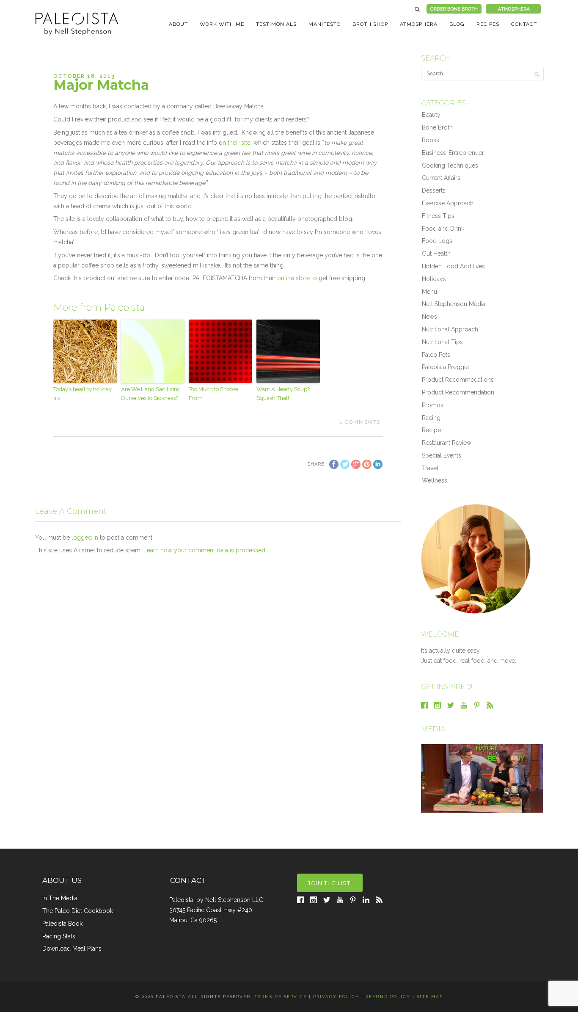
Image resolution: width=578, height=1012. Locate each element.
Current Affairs (441, 177)
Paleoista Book (62, 923)
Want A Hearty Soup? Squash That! (283, 393)
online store (294, 278)
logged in (85, 537)
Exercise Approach (447, 203)
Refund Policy (388, 996)
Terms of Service (280, 996)
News (429, 316)
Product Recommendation (458, 392)
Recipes (487, 24)
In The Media (59, 898)
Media (433, 729)
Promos (432, 405)
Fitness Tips (438, 215)
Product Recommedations (458, 379)
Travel (430, 468)
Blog (457, 24)
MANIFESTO (324, 24)
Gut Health (436, 253)
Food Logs (437, 240)
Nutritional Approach (450, 329)
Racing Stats (58, 936)
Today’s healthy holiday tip (82, 393)
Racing (431, 417)
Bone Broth (437, 127)
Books (430, 140)
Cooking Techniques (450, 165)
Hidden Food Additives (453, 266)
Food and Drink (443, 228)
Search (417, 9)
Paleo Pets (436, 354)
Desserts (434, 190)
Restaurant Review (446, 442)
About (178, 24)
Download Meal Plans (72, 948)
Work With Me (222, 24)
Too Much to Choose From (213, 393)
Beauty (431, 114)
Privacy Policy (336, 996)
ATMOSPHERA (419, 24)
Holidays (434, 279)
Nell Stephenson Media (453, 304)
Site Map (430, 996)
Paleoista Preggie (445, 367)
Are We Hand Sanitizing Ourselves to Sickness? (151, 393)
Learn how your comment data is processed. (205, 550)
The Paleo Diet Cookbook (77, 910)
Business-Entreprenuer (453, 152)
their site (239, 142)
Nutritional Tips (442, 342)
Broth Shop (370, 24)
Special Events (441, 455)
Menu (429, 291)
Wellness (434, 480)
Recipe (431, 430)
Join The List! (330, 883)
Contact (524, 24)
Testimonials (276, 24)
